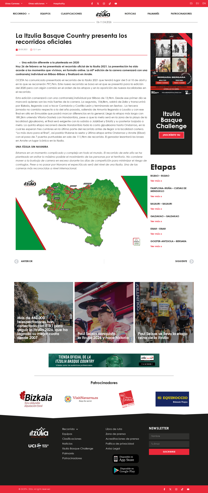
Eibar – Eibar (158, 229)
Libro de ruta (114, 429)
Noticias (130, 14)
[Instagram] (104, 3)
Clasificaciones (71, 14)
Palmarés (153, 14)
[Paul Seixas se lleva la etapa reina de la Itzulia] (164, 312)
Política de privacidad (120, 444)
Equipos (45, 14)
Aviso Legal (113, 448)
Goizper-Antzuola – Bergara (168, 241)
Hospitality (59, 3)
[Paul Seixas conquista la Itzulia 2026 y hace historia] (104, 312)
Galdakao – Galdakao (164, 216)
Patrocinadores (181, 14)
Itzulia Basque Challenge (77, 448)
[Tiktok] (110, 3)
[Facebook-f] (92, 3)
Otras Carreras (12, 3)
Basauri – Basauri (161, 204)
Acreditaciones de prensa (122, 439)
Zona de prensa (116, 434)
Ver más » (156, 181)
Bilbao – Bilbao (159, 176)
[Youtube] (116, 3)
